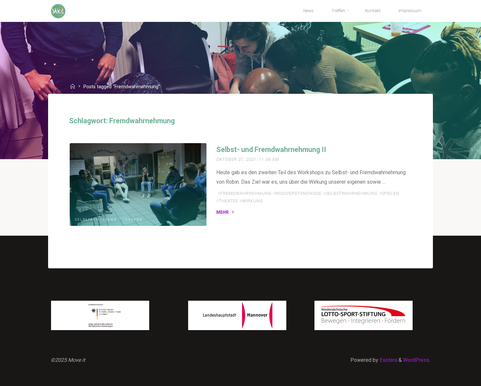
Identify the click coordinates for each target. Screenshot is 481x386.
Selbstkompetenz (96, 220)
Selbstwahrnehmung (352, 193)
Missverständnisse (299, 193)
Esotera (387, 360)
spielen (390, 193)
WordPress (416, 360)
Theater (228, 200)
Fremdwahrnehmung (246, 193)
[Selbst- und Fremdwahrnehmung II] (138, 184)
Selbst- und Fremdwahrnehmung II (271, 149)
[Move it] (58, 11)
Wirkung (252, 200)
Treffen (133, 220)
